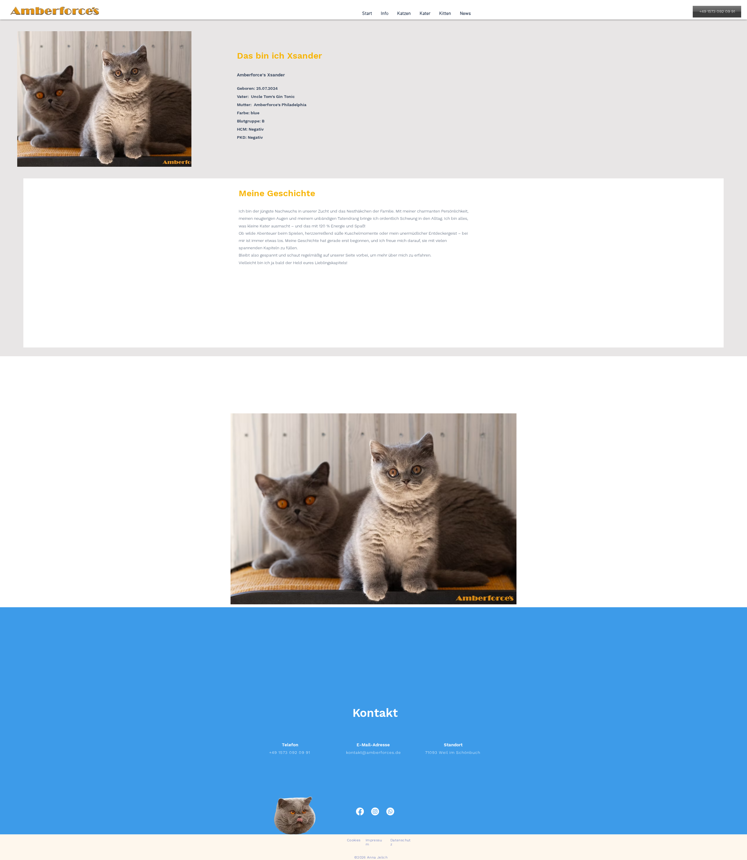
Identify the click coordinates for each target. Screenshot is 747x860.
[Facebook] (360, 811)
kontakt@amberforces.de (373, 752)
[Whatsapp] (390, 811)
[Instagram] (375, 811)
